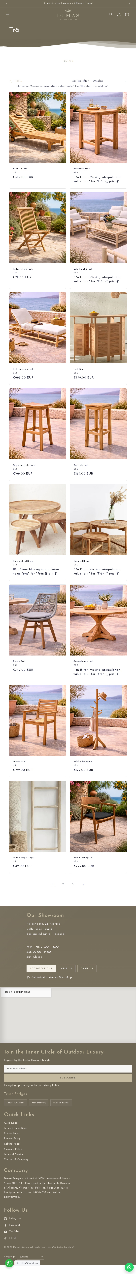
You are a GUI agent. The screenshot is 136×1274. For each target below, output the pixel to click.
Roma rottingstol (83, 858)
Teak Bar (78, 369)
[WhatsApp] (129, 1267)
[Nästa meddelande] (129, 3)
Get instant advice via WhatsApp (52, 977)
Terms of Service (14, 1154)
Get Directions (41, 968)
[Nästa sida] (83, 885)
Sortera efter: (80, 81)
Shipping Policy (13, 1149)
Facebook (14, 1225)
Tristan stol (19, 762)
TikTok (12, 1238)
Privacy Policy (12, 1138)
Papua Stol (19, 661)
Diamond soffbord (23, 561)
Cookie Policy (12, 1133)
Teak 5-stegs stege (23, 858)
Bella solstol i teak (23, 369)
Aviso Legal (11, 1123)
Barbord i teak (81, 169)
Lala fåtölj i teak (83, 269)
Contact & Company (16, 1159)
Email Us (87, 968)
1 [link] (53, 884)
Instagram (15, 1218)
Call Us (66, 968)
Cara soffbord (81, 561)
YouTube (14, 1231)
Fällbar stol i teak (23, 269)
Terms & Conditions (15, 1128)
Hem (65, 61)
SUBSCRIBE (68, 1078)
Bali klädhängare (82, 762)
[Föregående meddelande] (6, 3)
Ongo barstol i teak (24, 465)
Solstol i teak (20, 169)
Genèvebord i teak (83, 661)
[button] (8, 14)
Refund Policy (12, 1144)
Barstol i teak (81, 465)
